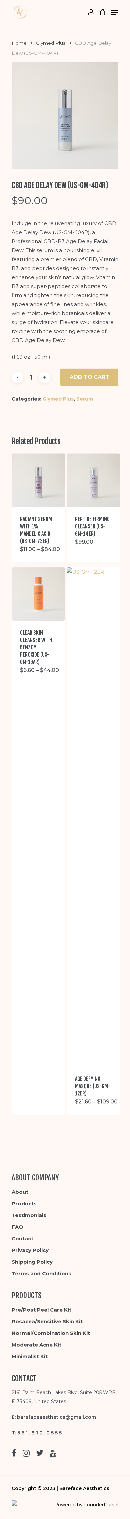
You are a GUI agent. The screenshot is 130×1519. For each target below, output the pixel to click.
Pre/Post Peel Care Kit (41, 1310)
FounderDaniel (101, 1505)
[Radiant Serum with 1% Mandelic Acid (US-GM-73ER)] (38, 480)
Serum (84, 399)
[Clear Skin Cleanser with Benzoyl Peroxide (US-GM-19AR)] (38, 594)
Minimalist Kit (30, 1356)
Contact (22, 1238)
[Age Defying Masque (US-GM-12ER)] (93, 817)
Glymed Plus (51, 43)
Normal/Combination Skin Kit (51, 1333)
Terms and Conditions (41, 1273)
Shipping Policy (32, 1262)
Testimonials (29, 1215)
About (20, 1192)
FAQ (17, 1227)
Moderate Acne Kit (36, 1345)
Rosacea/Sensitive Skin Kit (47, 1321)
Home (19, 43)
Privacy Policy (30, 1250)
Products (24, 1203)
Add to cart (89, 377)
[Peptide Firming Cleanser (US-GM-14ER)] (93, 480)
